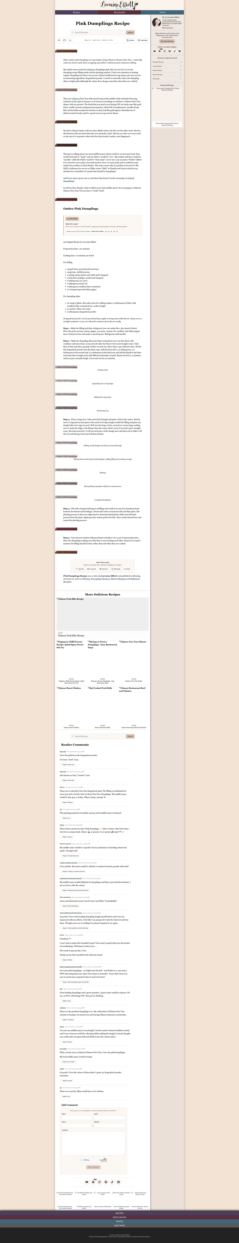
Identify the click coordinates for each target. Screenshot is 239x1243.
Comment (65, 1130)
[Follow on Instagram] (99, 1182)
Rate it (64, 1122)
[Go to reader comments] (64, 40)
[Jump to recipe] (70, 40)
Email (128, 569)
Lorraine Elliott (124, 1235)
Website (96, 1122)
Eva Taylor (63, 1049)
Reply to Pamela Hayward (71, 856)
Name (64, 1114)
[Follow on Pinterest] (106, 1182)
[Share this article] (59, 40)
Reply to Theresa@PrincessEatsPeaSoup (75, 928)
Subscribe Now (168, 41)
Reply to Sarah (67, 1081)
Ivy (61, 809)
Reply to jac (66, 1096)
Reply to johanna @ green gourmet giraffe (76, 982)
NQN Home (119, 1225)
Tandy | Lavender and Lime (68, 863)
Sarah (62, 1069)
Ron (61, 989)
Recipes (76, 12)
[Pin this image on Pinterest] (147, 52)
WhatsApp (117, 569)
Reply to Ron (67, 1001)
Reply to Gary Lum (68, 765)
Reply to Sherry (67, 837)
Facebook (93, 569)
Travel (162, 12)
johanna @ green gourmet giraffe (71, 967)
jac (61, 1088)
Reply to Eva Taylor (69, 1062)
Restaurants (119, 12)
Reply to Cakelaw (68, 1020)
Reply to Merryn (68, 802)
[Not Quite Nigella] (119, 5)
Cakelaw (63, 1008)
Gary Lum (63, 751)
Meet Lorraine (168, 28)
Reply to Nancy (67, 1042)
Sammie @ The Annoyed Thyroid (71, 878)
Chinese (91, 69)
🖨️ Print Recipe (72, 219)
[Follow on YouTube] (87, 1182)
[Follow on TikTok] (112, 1182)
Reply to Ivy (66, 818)
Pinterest (105, 569)
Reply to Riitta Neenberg (70, 906)
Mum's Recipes (118, 579)
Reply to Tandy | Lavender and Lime (74, 871)
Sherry (62, 825)
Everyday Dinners (100, 579)
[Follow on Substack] (93, 1182)
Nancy (62, 1027)
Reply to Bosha (67, 960)
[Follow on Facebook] (119, 1182)
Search (130, 32)
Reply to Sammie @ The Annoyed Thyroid (75, 890)
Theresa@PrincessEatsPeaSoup (71, 913)
